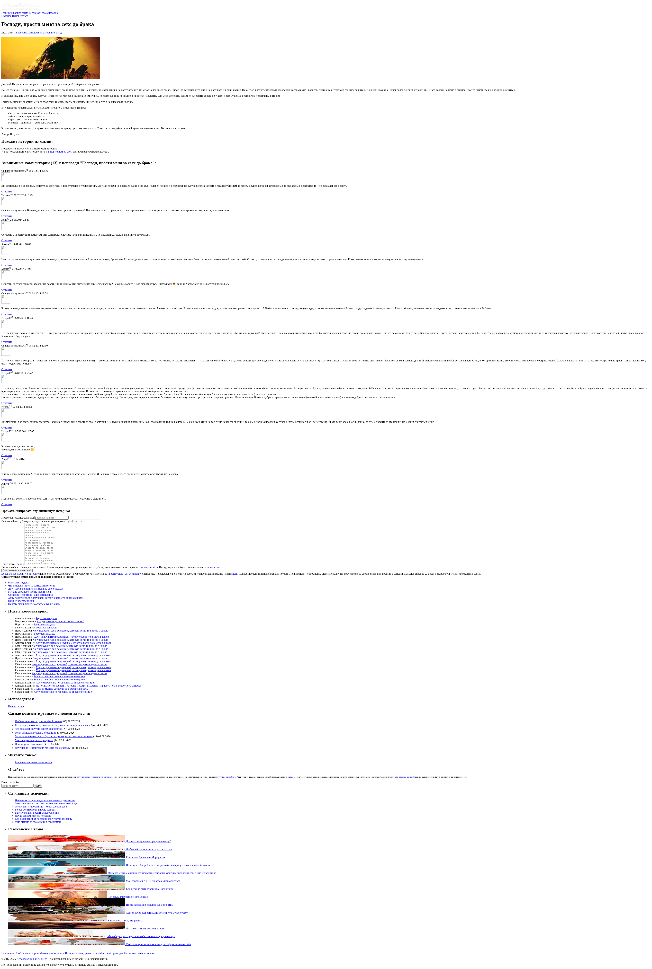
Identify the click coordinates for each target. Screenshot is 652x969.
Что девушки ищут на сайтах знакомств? (31, 585)
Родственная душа (18, 582)
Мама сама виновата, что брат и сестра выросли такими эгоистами (54, 736)
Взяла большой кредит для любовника (37, 812)
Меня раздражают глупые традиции (36, 732)
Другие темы (91, 953)
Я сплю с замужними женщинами (145, 928)
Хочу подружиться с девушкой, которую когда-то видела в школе (46, 597)
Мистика (104, 953)
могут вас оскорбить (226, 777)
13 (15, 32)
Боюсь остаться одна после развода (35, 809)
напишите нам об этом (59, 151)
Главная (6, 12)
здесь (234, 573)
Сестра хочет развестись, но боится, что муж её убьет (156, 912)
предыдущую (115, 573)
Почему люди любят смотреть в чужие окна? (34, 603)
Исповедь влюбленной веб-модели (127, 896)
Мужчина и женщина (51, 953)
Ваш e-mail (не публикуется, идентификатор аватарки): (33, 521)
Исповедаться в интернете (31, 958)
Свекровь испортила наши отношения (30, 594)
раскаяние (49, 32)
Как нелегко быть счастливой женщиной (149, 888)
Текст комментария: (12, 564)
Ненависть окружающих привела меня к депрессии (45, 800)
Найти (38, 786)
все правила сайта (403, 777)
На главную (8, 953)
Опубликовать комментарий (17, 570)
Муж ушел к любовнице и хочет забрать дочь (41, 806)
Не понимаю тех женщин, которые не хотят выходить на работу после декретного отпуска (88, 685)
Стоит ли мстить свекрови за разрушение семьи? (62, 688)
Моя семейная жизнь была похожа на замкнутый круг (46, 803)
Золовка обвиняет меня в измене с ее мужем (59, 676)
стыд (59, 32)
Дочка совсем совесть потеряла (33, 815)
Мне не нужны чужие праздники (34, 740)
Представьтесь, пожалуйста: (17, 517)
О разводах (116, 953)
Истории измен (74, 953)
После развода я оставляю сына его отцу (149, 904)
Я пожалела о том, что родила (124, 920)
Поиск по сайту (10, 782)
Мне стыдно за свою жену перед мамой (38, 821)
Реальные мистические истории (33, 762)
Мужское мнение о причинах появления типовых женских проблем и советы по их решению (161, 873)
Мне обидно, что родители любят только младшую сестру (141, 936)
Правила (6, 15)
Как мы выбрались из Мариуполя (145, 857)
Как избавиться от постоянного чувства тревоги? (43, 818)
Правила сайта (19, 12)
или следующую (133, 573)
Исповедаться (20, 15)
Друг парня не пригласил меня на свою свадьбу (35, 588)
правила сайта (149, 567)
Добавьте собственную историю (20, 573)
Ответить (6, 191)
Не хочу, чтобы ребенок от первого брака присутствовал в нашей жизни (167, 865)
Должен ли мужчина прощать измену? (148, 841)
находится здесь (213, 567)
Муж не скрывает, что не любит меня (29, 591)
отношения (35, 32)
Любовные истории (27, 953)
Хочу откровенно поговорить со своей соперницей (65, 682)
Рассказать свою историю (44, 12)
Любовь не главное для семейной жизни (38, 721)
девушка (22, 32)
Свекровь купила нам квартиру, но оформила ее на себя (158, 944)
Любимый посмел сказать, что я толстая (148, 849)
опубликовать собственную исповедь (95, 777)
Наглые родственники (21, 600)
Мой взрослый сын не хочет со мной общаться (152, 880)
